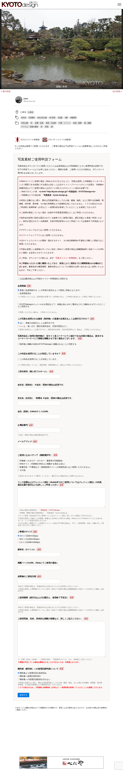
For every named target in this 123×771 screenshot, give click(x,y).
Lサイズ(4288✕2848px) (29, 542)
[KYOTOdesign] (20, 7)
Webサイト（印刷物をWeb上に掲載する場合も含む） (42, 464)
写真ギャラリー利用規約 (66, 258)
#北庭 (60, 118)
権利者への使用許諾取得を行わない (34, 679)
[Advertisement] (61, 734)
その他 (22, 470)
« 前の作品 (5, 91)
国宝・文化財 (51, 123)
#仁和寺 (52, 118)
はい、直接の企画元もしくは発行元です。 (37, 323)
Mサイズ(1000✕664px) (29, 539)
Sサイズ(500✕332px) (28, 536)
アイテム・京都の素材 (29, 127)
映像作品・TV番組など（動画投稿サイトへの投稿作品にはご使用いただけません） (55, 467)
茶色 (46, 127)
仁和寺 (30, 112)
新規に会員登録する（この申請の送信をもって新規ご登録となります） (50, 290)
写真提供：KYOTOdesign (50, 510)
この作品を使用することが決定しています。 (38, 359)
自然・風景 (77, 123)
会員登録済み (25, 293)
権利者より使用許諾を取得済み (33, 673)
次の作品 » (117, 91)
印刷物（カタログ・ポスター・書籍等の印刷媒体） (41, 461)
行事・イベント (65, 123)
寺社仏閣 (24, 123)
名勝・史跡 (39, 123)
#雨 (66, 118)
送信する (23, 695)
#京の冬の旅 (42, 118)
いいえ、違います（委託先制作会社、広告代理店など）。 (44, 326)
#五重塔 (32, 118)
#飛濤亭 (73, 118)
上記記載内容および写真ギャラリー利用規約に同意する (43, 279)
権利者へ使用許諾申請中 (30, 676)
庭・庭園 (87, 123)
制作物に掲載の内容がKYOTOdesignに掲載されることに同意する (47, 344)
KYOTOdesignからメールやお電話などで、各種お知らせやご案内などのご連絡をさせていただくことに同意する (61, 305)
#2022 (23, 118)
